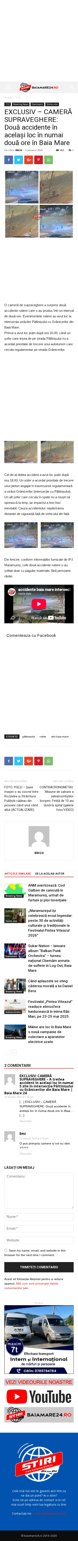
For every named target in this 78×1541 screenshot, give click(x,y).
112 (18, 97)
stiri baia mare (60, 736)
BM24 (18, 150)
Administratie (13, 1012)
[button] (72, 87)
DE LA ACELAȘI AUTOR (49, 873)
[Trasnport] (39, 1339)
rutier (43, 736)
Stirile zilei (52, 104)
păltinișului (28, 736)
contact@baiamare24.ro (49, 1513)
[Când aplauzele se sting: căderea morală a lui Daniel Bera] (15, 986)
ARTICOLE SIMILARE (17, 873)
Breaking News (20, 104)
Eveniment (37, 104)
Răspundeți (25, 1121)
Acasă (8, 97)
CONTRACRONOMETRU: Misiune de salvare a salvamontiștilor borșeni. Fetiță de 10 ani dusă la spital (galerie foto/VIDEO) (57, 798)
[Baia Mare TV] (39, 1400)
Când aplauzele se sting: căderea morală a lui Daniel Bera (50, 986)
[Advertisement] (39, 40)
